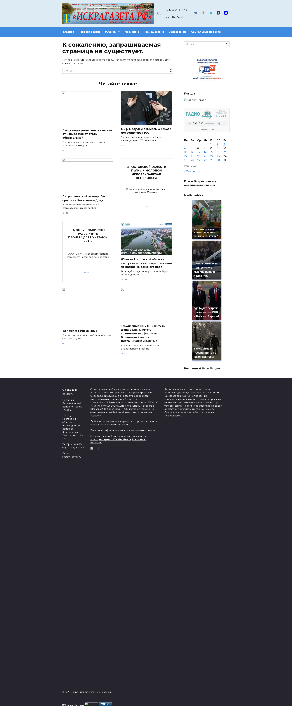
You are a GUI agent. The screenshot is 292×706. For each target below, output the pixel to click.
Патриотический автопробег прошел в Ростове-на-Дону (84, 198)
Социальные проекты (206, 31)
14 (205, 152)
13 (198, 152)
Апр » (196, 171)
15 (211, 152)
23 (218, 156)
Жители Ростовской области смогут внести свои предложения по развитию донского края (146, 263)
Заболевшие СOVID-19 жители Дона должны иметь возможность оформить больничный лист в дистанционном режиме (143, 333)
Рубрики (110, 31)
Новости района (90, 31)
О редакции (69, 389)
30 (218, 160)
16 (218, 152)
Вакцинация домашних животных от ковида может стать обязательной (87, 133)
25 (185, 160)
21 (205, 156)
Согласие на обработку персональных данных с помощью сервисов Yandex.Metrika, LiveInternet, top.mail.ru (118, 439)
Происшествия (154, 31)
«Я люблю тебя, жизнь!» (80, 330)
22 (211, 156)
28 (205, 160)
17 (224, 152)
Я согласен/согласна (243, 701)
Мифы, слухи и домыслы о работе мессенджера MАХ (146, 130)
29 (211, 160)
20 (198, 156)
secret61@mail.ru (176, 17)
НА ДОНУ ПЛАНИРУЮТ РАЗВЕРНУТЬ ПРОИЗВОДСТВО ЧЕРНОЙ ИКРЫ (88, 235)
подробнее (98, 701)
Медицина (132, 31)
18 (185, 156)
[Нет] (288, 701)
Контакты (67, 394)
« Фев (187, 171)
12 (192, 152)
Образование (178, 31)
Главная (68, 31)
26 (192, 160)
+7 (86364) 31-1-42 (176, 9)
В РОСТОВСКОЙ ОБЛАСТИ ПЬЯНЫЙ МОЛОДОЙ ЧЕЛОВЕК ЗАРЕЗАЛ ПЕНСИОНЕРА (146, 172)
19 (192, 156)
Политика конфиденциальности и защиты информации (123, 430)
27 (198, 160)
